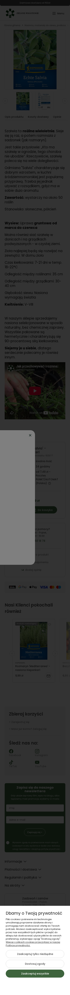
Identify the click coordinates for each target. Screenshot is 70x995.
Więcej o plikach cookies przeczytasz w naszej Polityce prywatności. (33, 943)
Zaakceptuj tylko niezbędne (35, 954)
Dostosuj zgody (35, 964)
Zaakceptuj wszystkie (35, 973)
